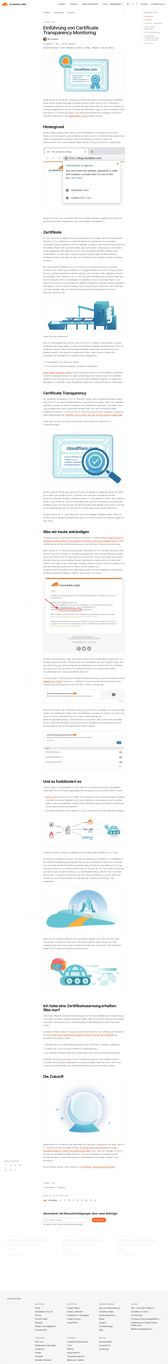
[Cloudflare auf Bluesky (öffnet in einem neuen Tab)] (86, 1200)
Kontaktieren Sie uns (158, 4)
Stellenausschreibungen (45, 1345)
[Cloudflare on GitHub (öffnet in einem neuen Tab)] (82, 1200)
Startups (38, 1322)
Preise (105, 4)
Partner (38, 1315)
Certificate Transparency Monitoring (98, 1167)
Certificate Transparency (154, 23)
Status (101, 1319)
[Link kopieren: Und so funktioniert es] (41, 781)
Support (102, 1322)
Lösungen (73, 4)
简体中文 (111, 48)
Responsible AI (73, 1353)
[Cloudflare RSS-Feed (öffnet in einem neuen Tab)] (60, 1200)
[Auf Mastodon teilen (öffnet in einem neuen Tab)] (5, 1170)
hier (69, 1059)
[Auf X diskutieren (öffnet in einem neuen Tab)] (10, 1165)
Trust (69, 1345)
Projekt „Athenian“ (75, 1311)
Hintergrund (149, 16)
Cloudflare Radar (106, 1311)
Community (104, 1349)
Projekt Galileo (73, 1308)
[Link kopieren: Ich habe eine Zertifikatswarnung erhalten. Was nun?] (41, 1006)
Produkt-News (59, 12)
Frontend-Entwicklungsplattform (145, 1319)
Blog (101, 1330)
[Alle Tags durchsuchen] (123, 12)
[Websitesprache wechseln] (127, 4)
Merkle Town (51, 797)
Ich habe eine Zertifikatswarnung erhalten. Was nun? (151, 38)
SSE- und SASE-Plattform (142, 1308)
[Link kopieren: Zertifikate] (41, 232)
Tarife (37, 1308)
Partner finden (41, 1319)
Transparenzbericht (75, 1356)
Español (87, 48)
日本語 (102, 48)
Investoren (39, 1349)
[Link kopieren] (15, 1170)
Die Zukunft (149, 43)
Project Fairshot (74, 1319)
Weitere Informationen (90, 4)
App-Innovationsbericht (109, 1308)
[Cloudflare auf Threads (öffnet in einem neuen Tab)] (90, 1200)
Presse (38, 1353)
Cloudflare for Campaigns (78, 1315)
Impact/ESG (72, 1322)
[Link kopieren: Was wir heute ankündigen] (41, 532)
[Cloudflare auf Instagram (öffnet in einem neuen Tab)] (77, 1200)
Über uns (39, 1342)
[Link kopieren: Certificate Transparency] (41, 393)
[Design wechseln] (132, 4)
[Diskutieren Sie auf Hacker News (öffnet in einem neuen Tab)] (5, 1165)
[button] (84, 179)
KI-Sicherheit (136, 1315)
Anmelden (144, 4)
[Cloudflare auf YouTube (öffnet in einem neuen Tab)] (73, 1200)
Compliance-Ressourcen (77, 1342)
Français (95, 48)
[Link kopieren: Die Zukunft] (41, 1077)
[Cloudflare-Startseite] (14, 4)
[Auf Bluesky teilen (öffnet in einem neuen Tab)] (20, 1165)
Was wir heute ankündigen (150, 28)
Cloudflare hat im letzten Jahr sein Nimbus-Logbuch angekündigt (93, 415)
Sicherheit (70, 12)
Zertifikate (148, 20)
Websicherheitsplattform (141, 1329)
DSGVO (70, 1349)
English (80, 48)
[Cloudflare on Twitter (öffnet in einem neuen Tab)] (64, 1200)
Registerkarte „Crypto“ (78, 116)
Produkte (62, 4)
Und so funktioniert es (152, 32)
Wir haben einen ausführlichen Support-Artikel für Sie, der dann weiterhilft (81, 1035)
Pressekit (39, 1356)
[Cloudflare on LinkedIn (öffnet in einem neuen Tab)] (69, 1200)
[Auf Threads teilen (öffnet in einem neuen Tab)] (10, 1170)
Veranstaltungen (106, 1326)
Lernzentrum (104, 1345)
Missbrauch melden (75, 1360)
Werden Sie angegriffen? (45, 1326)
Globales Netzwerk (43, 1360)
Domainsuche (41, 1330)
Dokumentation (105, 1342)
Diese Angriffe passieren (57, 372)
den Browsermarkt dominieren (96, 1148)
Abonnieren (99, 1220)
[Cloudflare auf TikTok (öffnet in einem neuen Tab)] (95, 1200)
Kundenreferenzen (107, 1315)
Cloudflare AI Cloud (139, 1311)
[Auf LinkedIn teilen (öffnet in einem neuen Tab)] (15, 1165)
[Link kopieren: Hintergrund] (41, 127)
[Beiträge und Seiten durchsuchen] (136, 4)
